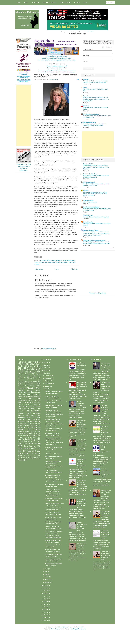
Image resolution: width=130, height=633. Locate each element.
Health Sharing (65, 2)
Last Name (86, 61)
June (46, 569)
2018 (22, 366)
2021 (45, 585)
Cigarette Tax (22, 378)
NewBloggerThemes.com (78, 629)
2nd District (36, 368)
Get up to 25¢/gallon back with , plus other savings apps (57, 60)
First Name (86, 55)
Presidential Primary (24, 433)
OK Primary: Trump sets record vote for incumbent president (105, 409)
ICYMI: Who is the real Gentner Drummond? (81, 546)
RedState (85, 79)
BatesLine (86, 106)
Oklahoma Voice (88, 215)
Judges (24, 408)
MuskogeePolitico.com (64, 627)
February (47, 579)
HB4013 (54, 260)
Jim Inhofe (36, 406)
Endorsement (35, 393)
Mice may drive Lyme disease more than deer (96, 217)
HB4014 (59, 260)
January (47, 582)
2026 (45, 362)
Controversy (36, 382)
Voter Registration (30, 456)
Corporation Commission (25, 386)
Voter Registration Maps (24, 458)
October (47, 381)
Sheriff (19, 439)
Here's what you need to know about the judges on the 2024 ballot (106, 555)
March (47, 577)
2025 (45, 365)
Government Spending (32, 397)
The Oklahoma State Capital (91, 114)
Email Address (88, 49)
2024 (45, 367)
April (46, 574)
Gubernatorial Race (24, 401)
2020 (38, 366)
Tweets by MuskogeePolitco (97, 293)
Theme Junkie (55, 629)
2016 (31, 364)
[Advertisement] (23, 115)
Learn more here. (89, 32)
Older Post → (74, 269)
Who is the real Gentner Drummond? (56, 66)
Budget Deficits (32, 376)
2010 (30, 362)
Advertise (35, 2)
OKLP (28, 425)
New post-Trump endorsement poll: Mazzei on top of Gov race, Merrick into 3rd (82, 503)
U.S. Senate (35, 453)
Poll (35, 431)
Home (19, 2)
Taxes (29, 451)
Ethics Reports (26, 394)
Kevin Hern (22, 411)
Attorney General (24, 374)
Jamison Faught (53, 79)
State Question (29, 446)
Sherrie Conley (43, 262)
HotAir (85, 87)
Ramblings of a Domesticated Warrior (94, 240)
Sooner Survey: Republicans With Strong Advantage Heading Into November (94, 124)
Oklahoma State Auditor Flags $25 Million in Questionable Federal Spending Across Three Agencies (96, 167)
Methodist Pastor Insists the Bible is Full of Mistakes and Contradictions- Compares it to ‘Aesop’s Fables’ (96, 99)
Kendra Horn (33, 408)
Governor (29, 399)
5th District (26, 370)
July (46, 389)
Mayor (30, 419)
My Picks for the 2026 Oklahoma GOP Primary (81, 365)
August (47, 386)
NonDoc (85, 190)
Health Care (31, 402)
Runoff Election (31, 435)
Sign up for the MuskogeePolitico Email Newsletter (57, 58)
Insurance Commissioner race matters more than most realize (57, 72)
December (48, 375)
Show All (112, 247)
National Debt (33, 423)
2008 (45, 620)
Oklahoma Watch (88, 164)
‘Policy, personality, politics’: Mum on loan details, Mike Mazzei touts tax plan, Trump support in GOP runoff (95, 193)
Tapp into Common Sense (90, 230)
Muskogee (30, 421)
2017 (38, 364)
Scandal (35, 437)
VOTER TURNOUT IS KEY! (90, 202)
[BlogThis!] (37, 257)
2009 (45, 617)
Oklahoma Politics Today (90, 174)
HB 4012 (49, 260)
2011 (45, 612)
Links (85, 2)
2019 (31, 366)
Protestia (85, 96)
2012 (38, 362)
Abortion (32, 372)
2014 (23, 364)
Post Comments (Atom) (49, 348)
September (48, 383)
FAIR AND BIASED (88, 200)
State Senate (24, 448)
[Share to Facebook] (41, 257)
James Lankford (23, 406)
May (46, 571)
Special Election (30, 439)
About (26, 2)
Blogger (81, 627)
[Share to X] (39, 257)
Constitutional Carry (23, 382)
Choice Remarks (88, 222)
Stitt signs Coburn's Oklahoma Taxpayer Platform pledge (101, 449)
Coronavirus (29, 384)
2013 (45, 607)
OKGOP (20, 425)
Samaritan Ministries (23, 437)
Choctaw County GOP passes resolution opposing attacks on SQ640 (81, 463)
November (48, 378)
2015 (45, 601)
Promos (77, 2)
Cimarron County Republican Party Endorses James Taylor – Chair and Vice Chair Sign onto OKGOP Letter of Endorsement (96, 233)
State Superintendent (62, 262)
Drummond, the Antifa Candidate (57, 68)
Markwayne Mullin (24, 417)
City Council (33, 378)
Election (21, 390)
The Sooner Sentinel (89, 182)
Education (43, 260)
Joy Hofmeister (67, 260)
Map (32, 415)
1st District (21, 362)
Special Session (24, 441)
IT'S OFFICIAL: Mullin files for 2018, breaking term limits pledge (105, 534)
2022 (24, 368)
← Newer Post (39, 269)
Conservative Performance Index (27, 380)
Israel (35, 404)
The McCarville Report (89, 122)
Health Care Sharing (23, 404)
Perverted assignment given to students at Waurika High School (82, 526)
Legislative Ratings (49, 2)
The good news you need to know (57, 56)
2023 (45, 370)
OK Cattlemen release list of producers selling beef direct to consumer (106, 473)
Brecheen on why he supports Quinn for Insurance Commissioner (57, 70)
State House (51, 262)
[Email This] (35, 257)
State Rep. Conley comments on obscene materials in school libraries (55, 76)
